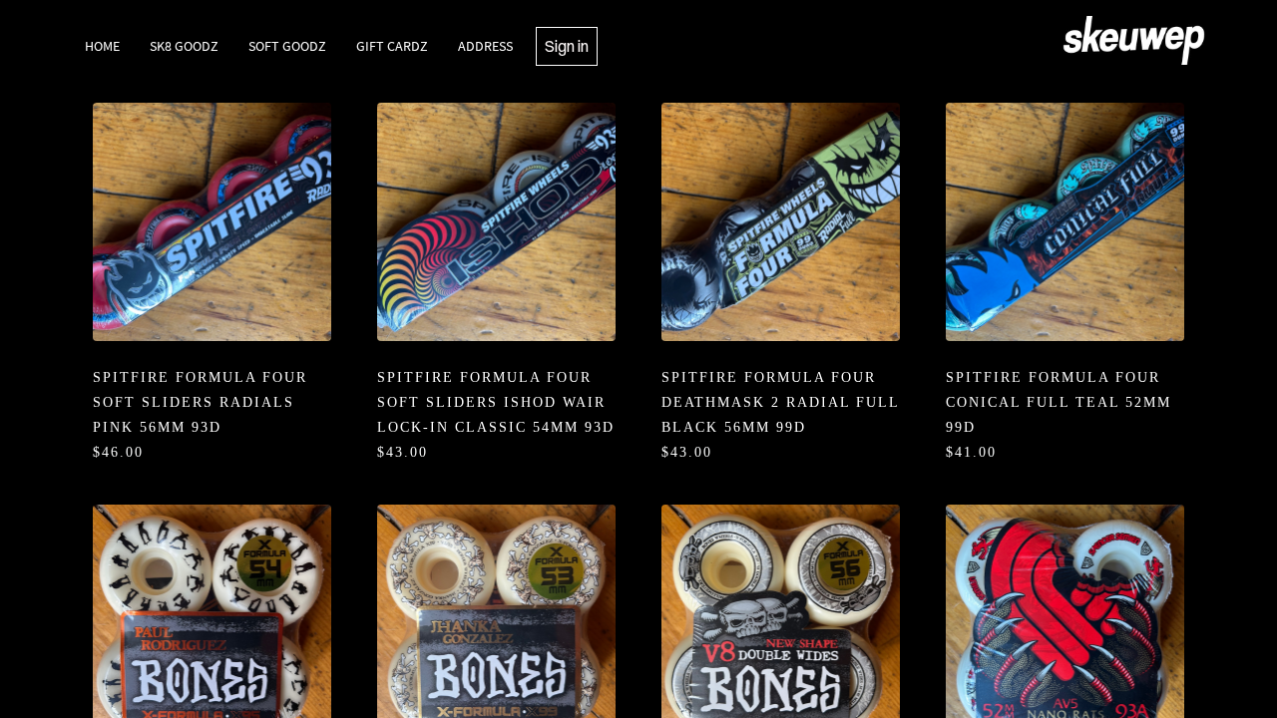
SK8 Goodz (184, 46)
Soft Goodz (287, 46)
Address (485, 46)
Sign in (567, 46)
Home (102, 46)
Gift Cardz (392, 46)
